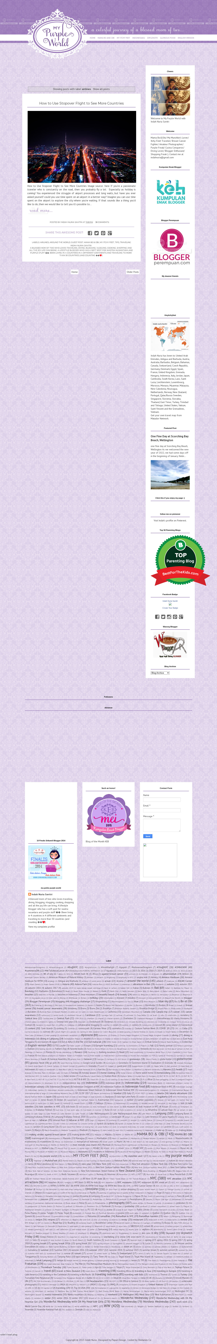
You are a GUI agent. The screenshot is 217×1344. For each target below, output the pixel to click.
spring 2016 (162, 1240)
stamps (42, 1247)
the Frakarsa (179, 1260)
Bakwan (146, 988)
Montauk (106, 1144)
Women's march (110, 1298)
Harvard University (152, 1069)
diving (175, 1035)
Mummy (173, 1148)
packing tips (114, 1193)
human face (140, 1076)
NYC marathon (108, 1182)
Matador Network (159, 418)
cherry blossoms (181, 1018)
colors (115, 1025)
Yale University (127, 1306)
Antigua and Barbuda (170, 359)
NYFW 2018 (79, 1185)
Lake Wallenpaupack (99, 1113)
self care (49, 1229)
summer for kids (185, 1250)
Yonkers (185, 1306)
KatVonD (67, 1103)
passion (44, 1199)
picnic (158, 1203)
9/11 (68, 974)
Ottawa (38, 1192)
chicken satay (30, 1022)
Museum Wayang (68, 1152)
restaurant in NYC (156, 1220)
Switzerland (165, 365)
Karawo (161, 1100)
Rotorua (136, 1223)
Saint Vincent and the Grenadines (167, 408)
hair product (172, 1066)
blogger (188, 997)
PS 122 (91, 1209)
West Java (144, 1294)
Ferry (111, 1049)
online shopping (128, 1189)
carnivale (129, 1015)
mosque (185, 1144)
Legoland (101, 1120)
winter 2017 (77, 1298)
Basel (67, 991)
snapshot (84, 1237)
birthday (94, 997)
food (121, 1052)
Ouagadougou (51, 1193)
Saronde (51, 1226)
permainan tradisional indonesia (48, 1203)
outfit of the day (67, 1193)
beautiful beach (106, 994)
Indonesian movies (36, 1090)
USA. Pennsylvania (98, 1288)
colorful (106, 1025)
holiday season (89, 1072)
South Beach (77, 1240)
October (28, 1189)
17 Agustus (108, 970)
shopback (82, 1233)
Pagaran (150, 1193)
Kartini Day (184, 1100)
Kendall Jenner (148, 1103)
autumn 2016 (34, 988)
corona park (84, 1028)
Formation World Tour (155, 1052)
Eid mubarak (95, 1041)
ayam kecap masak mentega (89, 988)
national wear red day (140, 1161)
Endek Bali (187, 1041)
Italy (173, 375)
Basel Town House (81, 991)
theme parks (187, 1264)
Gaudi (43, 1059)
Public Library (143, 1209)
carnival (119, 1015)
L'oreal (139, 1110)
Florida (49, 1052)
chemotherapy (163, 1018)
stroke (138, 1247)
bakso (136, 988)
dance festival (139, 1032)
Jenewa (151, 1097)
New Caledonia (158, 388)
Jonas (35, 1100)
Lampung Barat (181, 1113)
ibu (103, 1079)
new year (86, 1163)
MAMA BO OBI (183, 1134)
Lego (92, 1120)
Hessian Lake (54, 1073)
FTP (153, 1056)
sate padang (86, 1226)
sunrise (67, 1253)
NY (190, 1174)
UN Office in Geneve (128, 1281)
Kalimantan (103, 1099)
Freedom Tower (65, 1056)
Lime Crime (60, 1123)
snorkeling (109, 1236)
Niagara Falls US (182, 1171)
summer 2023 (132, 1250)
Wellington (128, 1294)
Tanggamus (30, 1256)
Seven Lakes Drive (175, 1229)
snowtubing (150, 1237)
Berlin (153, 994)
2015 (134, 970)
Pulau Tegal (63, 1213)
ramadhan (105, 1216)
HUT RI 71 (176, 1076)
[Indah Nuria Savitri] (170, 604)
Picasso (150, 1203)
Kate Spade (55, 1103)
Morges (154, 1145)
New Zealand (179, 392)
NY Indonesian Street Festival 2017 (64, 1179)
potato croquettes (158, 1206)
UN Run (162, 1281)
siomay (135, 1233)
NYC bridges (65, 1182)
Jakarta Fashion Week (34, 1097)
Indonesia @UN (113, 1083)
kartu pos (42, 1103)
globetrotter (184, 1059)
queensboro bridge (62, 1216)
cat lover (153, 1015)
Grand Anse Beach (35, 1066)
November (123, 1174)
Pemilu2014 (111, 1199)
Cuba (184, 1028)
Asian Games (35, 984)
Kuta (107, 1109)
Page (159, 1192)
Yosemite (29, 1309)
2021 (175, 971)
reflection (65, 1220)
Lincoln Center (87, 1123)
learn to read (30, 1120)
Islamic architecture (102, 1093)
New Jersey (73, 1164)
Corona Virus (99, 1028)
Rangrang (176, 1216)
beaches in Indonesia (67, 994)
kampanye (119, 1100)
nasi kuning (91, 1161)
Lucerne (167, 1126)
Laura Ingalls (168, 1116)
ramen (166, 1216)
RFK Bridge (29, 1223)
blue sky (163, 1001)
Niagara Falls (165, 1170)
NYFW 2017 (65, 1185)
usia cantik (113, 1288)
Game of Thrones (165, 1056)
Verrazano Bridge (149, 1288)
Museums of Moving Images (129, 1152)
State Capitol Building (57, 1247)
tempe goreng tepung (106, 1260)
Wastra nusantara (75, 1294)
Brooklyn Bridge (147, 1008)
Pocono (59, 1206)
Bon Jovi (58, 1005)
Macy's (38, 1130)
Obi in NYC (175, 1186)
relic (95, 1220)
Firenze (134, 1049)
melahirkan (68, 1142)
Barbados (165, 362)
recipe (39, 1219)
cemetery (184, 1015)
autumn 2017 (51, 988)
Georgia (100, 1059)
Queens (28, 1216)
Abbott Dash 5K (81, 973)
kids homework (99, 1107)
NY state (98, 1178)
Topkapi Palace (182, 1267)
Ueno (143, 1278)
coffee (61, 1025)
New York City (161, 1163)
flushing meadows (107, 1052)
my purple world (48, 1155)
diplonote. (103, 1035)
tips (117, 242)
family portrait (166, 1045)
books (99, 1005)
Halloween (30, 1069)
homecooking (163, 1072)
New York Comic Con (182, 1164)
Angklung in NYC (126, 977)
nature (172, 1160)
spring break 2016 (60, 1243)
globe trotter (166, 1059)
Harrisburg (113, 1069)
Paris (179, 1196)
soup (66, 1240)
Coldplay (70, 1025)
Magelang (96, 1130)
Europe (87, 1045)
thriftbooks (32, 1267)
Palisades (38, 1196)
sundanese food (53, 1253)
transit (37, 1271)
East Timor (166, 402)
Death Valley (171, 1032)
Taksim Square (163, 1253)
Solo (35, 1240)
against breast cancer (112, 973)
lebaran (43, 1120)
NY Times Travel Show (115, 1179)
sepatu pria (133, 1229)
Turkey (175, 402)
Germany (155, 368)
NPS (133, 1174)
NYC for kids (92, 1182)
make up (160, 1130)
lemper (134, 1120)
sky (156, 1233)
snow (122, 1236)
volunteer (39, 1291)
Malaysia (184, 385)
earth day (165, 1039)
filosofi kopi (122, 1049)
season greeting (35, 1229)
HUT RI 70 (164, 1076)
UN (26, 1281)
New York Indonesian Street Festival (98, 1170)
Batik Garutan (128, 991)
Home (75, 271)
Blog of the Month (172, 998)
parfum (171, 1196)
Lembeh (123, 1120)
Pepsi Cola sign (161, 1199)
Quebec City (169, 1213)
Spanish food (135, 1240)
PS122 (100, 1210)
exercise (121, 1046)
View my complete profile (41, 926)
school (147, 1226)
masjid (161, 1138)
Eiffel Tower (112, 1042)
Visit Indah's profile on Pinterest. (170, 520)
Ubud (115, 1278)
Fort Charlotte (174, 1052)
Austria (185, 359)
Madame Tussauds (68, 1130)
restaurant (138, 1219)
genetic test (75, 1059)
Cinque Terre (175, 1022)
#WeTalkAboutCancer (55, 970)
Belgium (175, 362)
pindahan (169, 1203)
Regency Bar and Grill (81, 1220)
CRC (177, 1028)
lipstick (100, 1123)
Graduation (156, 1062)
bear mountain (88, 994)
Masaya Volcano (149, 1138)
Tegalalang (158, 1257)
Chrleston (121, 1022)
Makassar (149, 1130)
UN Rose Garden (148, 1281)
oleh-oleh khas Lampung (71, 1189)
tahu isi (149, 1253)
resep (124, 1219)
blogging (60, 1001)
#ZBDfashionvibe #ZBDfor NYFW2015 (84, 971)
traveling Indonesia (106, 1274)
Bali (156, 988)
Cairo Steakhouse (96, 1012)
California (112, 1011)
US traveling (59, 1287)
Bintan (83, 998)
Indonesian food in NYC (161, 1086)
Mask (170, 1138)
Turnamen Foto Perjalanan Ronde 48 (68, 1278)
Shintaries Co (144, 1339)
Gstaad (110, 1066)
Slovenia (166, 398)
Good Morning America (70, 1063)
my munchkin (115, 1156)
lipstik (120, 1123)
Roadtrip (71, 1222)
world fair (50, 1306)
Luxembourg (177, 382)
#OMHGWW (181, 967)
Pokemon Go (92, 1206)
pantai (76, 1196)
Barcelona (57, 991)
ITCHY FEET (140, 1093)
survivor (90, 1253)
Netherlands (157, 392)
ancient (100, 977)
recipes (51, 1219)
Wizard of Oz (94, 1298)
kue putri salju (73, 1110)
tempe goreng (88, 1260)
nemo (30, 1164)
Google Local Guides (92, 1062)
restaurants (172, 1220)
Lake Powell (51, 1114)
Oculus (39, 1189)
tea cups (111, 1257)
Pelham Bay (97, 1199)
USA (83, 1287)
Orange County (173, 1189)
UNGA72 (94, 1284)
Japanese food (63, 1097)
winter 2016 (62, 1298)
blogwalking (101, 1001)
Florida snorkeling (63, 1052)
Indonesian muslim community (61, 1090)
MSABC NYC (138, 1148)
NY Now (86, 1178)
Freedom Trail (81, 1056)
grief (102, 1066)
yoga (167, 1306)
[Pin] (175, 617)
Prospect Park (78, 1210)
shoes (71, 1233)
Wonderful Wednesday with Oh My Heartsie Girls (73, 1301)
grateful (81, 1066)
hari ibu (101, 1069)
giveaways (135, 1059)
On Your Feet (111, 1189)
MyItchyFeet (51, 1160)
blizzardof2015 (155, 998)
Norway (168, 392)
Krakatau (28, 1110)
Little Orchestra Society (176, 1123)
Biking (62, 998)
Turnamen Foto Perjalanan (37, 1278)
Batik (104, 991)
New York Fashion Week (181, 1167)
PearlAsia (85, 1199)
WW (107, 1305)
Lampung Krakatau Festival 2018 (69, 1116)
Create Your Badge (170, 608)
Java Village (83, 1097)
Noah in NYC (52, 1174)
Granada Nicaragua (184, 1063)
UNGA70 (72, 1284)
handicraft (51, 1069)
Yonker (175, 1306)
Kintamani (185, 1107)
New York (101, 1163)
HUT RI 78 (66, 1079)
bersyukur (164, 994)
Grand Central (69, 1066)
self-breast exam (79, 1229)
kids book (70, 1106)
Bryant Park (163, 1008)
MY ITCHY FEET (123, 38)
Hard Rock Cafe (64, 1069)
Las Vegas (137, 1117)
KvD (114, 1110)
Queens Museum (43, 1216)
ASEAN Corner (185, 980)
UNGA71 (83, 1284)
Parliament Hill (31, 1199)
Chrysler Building (136, 1022)
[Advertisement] (84, 72)
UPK (29, 1288)
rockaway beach (85, 1223)
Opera (161, 1189)
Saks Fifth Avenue (181, 1223)
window (37, 1298)
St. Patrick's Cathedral (162, 1243)
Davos (151, 1032)
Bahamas (184, 362)
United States (170, 405)
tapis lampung (82, 1256)
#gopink (123, 967)
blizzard (142, 998)
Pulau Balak (184, 1210)
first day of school (175, 1049)
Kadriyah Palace (87, 1100)
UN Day (80, 1281)
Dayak (159, 1032)
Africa (95, 973)
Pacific (93, 1192)
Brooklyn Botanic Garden (125, 1008)
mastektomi (45, 1141)
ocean (186, 1185)
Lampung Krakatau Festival (38, 1116)
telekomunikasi (182, 1257)
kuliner (98, 1110)
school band (159, 1226)
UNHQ (112, 1284)
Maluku (108, 1134)
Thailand (155, 402)
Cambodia (156, 378)
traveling (125, 242)
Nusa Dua (162, 1174)
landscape (116, 1116)
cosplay (128, 1028)
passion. (57, 1199)
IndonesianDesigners (147, 1090)
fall (152, 1045)
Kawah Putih (79, 1103)
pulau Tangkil (47, 1213)
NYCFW (36, 1186)
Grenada (180, 372)
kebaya (99, 1103)
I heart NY (94, 1079)
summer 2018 (115, 1250)
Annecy (154, 977)
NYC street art (161, 1182)
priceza (48, 1210)
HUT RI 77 (54, 1079)
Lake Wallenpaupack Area (125, 1113)
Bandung (29, 991)
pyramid (145, 1213)
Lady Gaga (38, 1114)
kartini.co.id (29, 1103)
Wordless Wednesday (124, 1301)
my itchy (66, 1156)
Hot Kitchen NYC (32, 1076)
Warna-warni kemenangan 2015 (157, 1291)
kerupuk (161, 1103)
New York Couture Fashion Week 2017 (150, 1167)
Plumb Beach (46, 1206)
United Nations (156, 1284)
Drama (107, 1039)
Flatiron (39, 1052)
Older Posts (133, 271)
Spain (180, 368)
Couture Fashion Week (145, 1028)
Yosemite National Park (47, 1309)
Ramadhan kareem (148, 1216)
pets (89, 1203)
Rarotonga (188, 1216)
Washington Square (33, 1294)
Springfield (117, 1243)
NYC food (79, 1182)
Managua (80, 1138)
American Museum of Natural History (66, 977)
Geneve (88, 1059)
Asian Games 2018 (51, 984)
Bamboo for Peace (181, 988)
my (35, 1156)
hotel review (69, 1076)
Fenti (89, 1049)
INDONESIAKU (138, 38)
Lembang (112, 1120)
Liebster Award (182, 1120)
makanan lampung (134, 1130)
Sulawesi (174, 1247)
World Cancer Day (33, 1306)
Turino (174, 1274)
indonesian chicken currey (177, 1083)
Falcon (144, 1046)
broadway (72, 1008)
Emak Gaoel (137, 1042)
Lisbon (148, 1123)
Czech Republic (180, 365)
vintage (173, 1288)
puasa (109, 1209)
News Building (149, 1171)
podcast (69, 1206)
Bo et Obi (186, 1001)
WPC (95, 1306)
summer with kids (35, 1253)
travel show (90, 1271)
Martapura (135, 1138)
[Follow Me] (163, 617)
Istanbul (118, 1093)
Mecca (57, 1142)
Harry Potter (126, 1069)
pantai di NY (108, 1196)
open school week (147, 1189)
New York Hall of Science (39, 1171)
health (179, 1069)
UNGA (62, 1284)
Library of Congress (164, 1120)
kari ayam (172, 1100)
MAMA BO (129, 1134)
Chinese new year (64, 1021)
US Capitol (45, 1288)
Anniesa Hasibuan (170, 977)
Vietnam (155, 411)
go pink (53, 1062)
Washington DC (182, 1291)
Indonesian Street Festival (90, 1090)
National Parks (121, 1160)
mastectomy (30, 1141)
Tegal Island (124, 1256)
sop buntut (56, 1240)
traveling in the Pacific (81, 1274)
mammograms (54, 1138)
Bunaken (32, 1011)
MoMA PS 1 (64, 1145)
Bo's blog (48, 1005)
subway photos (160, 1247)
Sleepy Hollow (47, 1236)
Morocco (155, 385)
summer (45, 1250)
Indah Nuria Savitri (170, 601)
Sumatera (32, 1250)
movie (73, 1148)
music (147, 1151)
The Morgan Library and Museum (152, 1264)
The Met (79, 1263)
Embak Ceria (151, 1041)
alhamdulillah (169, 973)
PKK (190, 1203)
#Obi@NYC (162, 967)
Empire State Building (169, 1042)
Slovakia (176, 398)
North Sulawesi (69, 1174)
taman (186, 1253)
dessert (40, 1035)
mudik (150, 1148)
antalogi (51, 981)
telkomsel (29, 1260)
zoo (87, 1309)
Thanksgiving (165, 1260)
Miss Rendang (41, 1145)
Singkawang (124, 1233)
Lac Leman (181, 1110)
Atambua (126, 984)
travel (47, 1271)
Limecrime (73, 1123)
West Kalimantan (163, 1294)
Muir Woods (161, 1148)
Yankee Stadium (154, 1306)
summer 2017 (96, 1250)
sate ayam (74, 1226)
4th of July (48, 973)
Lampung (160, 1113)
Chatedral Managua (145, 1018)
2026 (190, 971)
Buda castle (176, 1008)
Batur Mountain (182, 991)
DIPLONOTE (152, 38)
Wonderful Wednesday (134, 1298)
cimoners (150, 1022)
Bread (171, 1005)
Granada (169, 1062)
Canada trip (162, 1011)
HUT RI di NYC (80, 1079)
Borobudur (150, 1005)
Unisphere (123, 1284)
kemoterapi (121, 1103)
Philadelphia (100, 1203)
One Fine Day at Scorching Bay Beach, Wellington (169, 438)
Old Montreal (51, 1189)
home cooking (108, 1072)
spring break (39, 1243)
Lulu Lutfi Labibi (182, 1127)
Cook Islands (47, 1028)
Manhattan (102, 1138)
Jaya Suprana (96, 1097)
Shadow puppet (42, 1233)
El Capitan (124, 1042)
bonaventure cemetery (74, 1005)
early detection (152, 1039)
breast (179, 1005)
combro (125, 1025)
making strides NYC (81, 1134)
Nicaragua (172, 388)
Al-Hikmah (143, 974)
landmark (104, 1117)
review (183, 1219)
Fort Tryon (187, 1052)
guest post (77, 242)
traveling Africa (124, 1271)
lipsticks (110, 1123)
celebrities (172, 1015)
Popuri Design (119, 1339)
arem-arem (96, 981)
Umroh (169, 1278)
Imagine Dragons (185, 1079)
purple (121, 1213)
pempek (122, 1199)
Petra (81, 1203)
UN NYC (112, 1281)
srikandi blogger (132, 1243)
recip (30, 1220)
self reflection (62, 1229)
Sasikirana (62, 1226)
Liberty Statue (146, 1120)
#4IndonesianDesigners (35, 967)
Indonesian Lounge (184, 1087)
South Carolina (94, 1240)
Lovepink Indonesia (128, 1127)
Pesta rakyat (71, 1203)
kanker (130, 1099)
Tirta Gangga (107, 1267)
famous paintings (184, 1046)
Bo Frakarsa (36, 1005)
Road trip (57, 1222)
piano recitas (137, 1203)
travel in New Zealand (68, 1270)
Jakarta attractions (179, 1093)
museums (83, 1151)
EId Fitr (79, 1041)
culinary (46, 1031)
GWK (148, 1066)
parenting (160, 1196)
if (143, 1079)
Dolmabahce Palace (72, 1039)
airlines (44, 242)
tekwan (169, 1257)
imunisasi (49, 1083)
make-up (171, 1130)
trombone (153, 1274)
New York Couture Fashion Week (42, 1167)
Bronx (83, 1008)
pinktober (180, 1203)
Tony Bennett (148, 1267)
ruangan (146, 1223)
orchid (186, 1189)
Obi (164, 1186)
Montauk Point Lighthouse (125, 1145)
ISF (76, 1093)
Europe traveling (104, 1045)
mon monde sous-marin (85, 1144)
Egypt (173, 368)
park (187, 1196)
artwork (159, 981)
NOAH (40, 1174)
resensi (115, 1220)
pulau (173, 1210)
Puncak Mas (90, 1213)
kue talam (87, 1110)
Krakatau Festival (44, 1109)
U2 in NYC (105, 1278)
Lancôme (93, 1117)
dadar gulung (125, 1032)
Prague (186, 1206)
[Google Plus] (181, 617)
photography (117, 1203)
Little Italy (158, 1123)
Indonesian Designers (60, 1086)
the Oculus (173, 1264)
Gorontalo (123, 1062)
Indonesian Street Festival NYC (120, 1090)
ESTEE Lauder (59, 1045)
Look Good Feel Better (72, 1127)
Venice (136, 1288)
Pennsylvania (136, 1199)
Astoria (65, 984)
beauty (123, 994)
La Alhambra (151, 1109)
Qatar (163, 395)
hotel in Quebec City (52, 1076)
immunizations (34, 1083)
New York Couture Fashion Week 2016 (113, 1167)
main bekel (107, 1130)
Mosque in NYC (31, 1148)
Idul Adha (125, 1079)
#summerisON (32, 970)
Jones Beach (47, 1099)
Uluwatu (158, 1278)
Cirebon (28, 1025)
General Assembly (58, 1059)
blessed (120, 998)
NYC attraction (174, 1178)
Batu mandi (155, 991)
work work (182, 1301)
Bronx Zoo (94, 1008)
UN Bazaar (58, 1281)
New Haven (59, 1164)
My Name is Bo (155, 1156)
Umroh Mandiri (182, 1278)
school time (187, 1226)
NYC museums (124, 1182)
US (36, 1288)
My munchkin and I (133, 1155)
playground (32, 1206)
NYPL (128, 1186)
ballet (167, 988)
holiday (74, 1072)
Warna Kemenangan (131, 1291)
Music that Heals (176, 1152)
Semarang (103, 1229)
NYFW (53, 1185)
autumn (170, 984)
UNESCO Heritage (49, 1284)
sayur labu (123, 1226)
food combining (136, 1052)
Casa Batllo (141, 1015)
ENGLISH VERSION (186, 38)
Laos (177, 378)
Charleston (128, 1018)
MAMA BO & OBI (91, 242)
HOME (92, 38)
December (184, 1031)
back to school (110, 988)
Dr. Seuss (98, 1039)
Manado (67, 1138)
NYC (153, 1178)
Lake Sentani (65, 1114)
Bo (175, 1001)
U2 (97, 1278)
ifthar (149, 1079)
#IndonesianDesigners (142, 967)
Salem (27, 1226)
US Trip (74, 1288)
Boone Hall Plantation (114, 1005)
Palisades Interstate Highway (57, 1196)
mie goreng (167, 1142)
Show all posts (101, 89)
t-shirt (140, 1253)
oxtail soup (81, 1193)
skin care (146, 1233)
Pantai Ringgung (124, 1196)
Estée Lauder (75, 1046)
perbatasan (176, 1199)
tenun (134, 1260)
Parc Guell (148, 1196)
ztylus (95, 1309)
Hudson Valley (126, 1076)
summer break (149, 1250)
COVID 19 (164, 1028)
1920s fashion (123, 971)
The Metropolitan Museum (98, 1263)
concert (158, 1025)
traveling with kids (134, 1274)
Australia (155, 362)
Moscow (174, 1145)
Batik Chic (114, 991)
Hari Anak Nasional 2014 (84, 1069)
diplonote (87, 1035)
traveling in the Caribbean (55, 1274)
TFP (142, 1260)
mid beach (137, 1142)
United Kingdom (167, 372)
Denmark (165, 368)
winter (48, 1298)
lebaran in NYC (76, 1120)
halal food (185, 1066)
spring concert (103, 1243)
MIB (128, 1142)
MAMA (118, 1134)
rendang (104, 1220)
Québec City (184, 1213)
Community (147, 1025)
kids (182, 1103)
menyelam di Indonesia (88, 1141)
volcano (28, 1291)
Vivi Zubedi (184, 1288)
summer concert (167, 1250)
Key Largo (173, 1103)
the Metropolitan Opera (124, 1264)
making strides (185, 1130)
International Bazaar (180, 1090)
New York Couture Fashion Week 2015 (76, 1167)
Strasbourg (115, 1247)
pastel (67, 1199)
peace (75, 1199)
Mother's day (48, 1148)
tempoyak (124, 1260)
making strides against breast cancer (47, 1134)
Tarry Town (98, 1256)
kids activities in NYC (49, 1106)
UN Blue (69, 1281)
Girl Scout (122, 1059)
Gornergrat (110, 1063)
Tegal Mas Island (142, 1256)
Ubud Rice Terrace (129, 1278)
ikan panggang (162, 1079)
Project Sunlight (62, 1210)
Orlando (28, 1193)
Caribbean (90, 1015)
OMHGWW (91, 1189)
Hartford (137, 1069)
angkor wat (142, 977)
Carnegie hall (106, 1015)
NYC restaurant (144, 1182)
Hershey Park (39, 1073)
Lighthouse (30, 1123)
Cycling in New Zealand (89, 1032)
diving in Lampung (49, 1038)
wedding (100, 1294)
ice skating (112, 1079)
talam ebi (176, 1253)
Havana (167, 1069)
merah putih (107, 1142)
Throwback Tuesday (51, 1267)
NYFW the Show (115, 1185)
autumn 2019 (67, 988)
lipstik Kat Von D (134, 1123)
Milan (177, 1142)
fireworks (145, 1048)
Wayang (90, 1294)
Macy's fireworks (51, 1130)
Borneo (139, 1005)
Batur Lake (167, 991)
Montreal (144, 1145)
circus (186, 1022)
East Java (176, 1039)
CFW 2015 (79, 1018)
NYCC (27, 1185)
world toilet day (64, 1306)
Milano (186, 1142)
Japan (186, 375)
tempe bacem (72, 1260)
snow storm (136, 1236)
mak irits (119, 1130)
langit (127, 1117)
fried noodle (95, 1056)
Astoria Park (81, 984)
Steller (87, 1247)
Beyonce (175, 994)
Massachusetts (182, 1138)
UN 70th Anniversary (42, 1281)
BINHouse (73, 998)
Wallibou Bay (63, 1291)
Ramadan (92, 1216)
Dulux (124, 1039)
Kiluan (165, 1106)
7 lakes (60, 974)
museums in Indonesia (103, 1151)
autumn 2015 (186, 984)
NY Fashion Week (37, 1179)
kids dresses (84, 1107)
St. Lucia (146, 1243)
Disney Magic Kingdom (129, 1035)
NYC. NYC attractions (180, 1182)
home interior (126, 1073)
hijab (66, 1073)
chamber (90, 1018)
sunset (77, 1253)
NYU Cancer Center (143, 1185)
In (57, 1083)
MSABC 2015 (109, 1148)
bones (90, 1005)
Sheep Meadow (59, 1233)
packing (102, 1193)
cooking (60, 1028)
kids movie (114, 1107)
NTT (140, 1174)
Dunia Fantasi (136, 1039)
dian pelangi (51, 1035)
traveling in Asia (143, 1270)
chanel (101, 1018)
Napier (80, 1161)
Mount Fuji (62, 1148)
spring (148, 1240)
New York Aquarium (120, 1164)
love (114, 1127)
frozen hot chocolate (139, 1056)
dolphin (87, 1038)
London (36, 1126)
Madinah (84, 1130)
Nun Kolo (150, 1174)
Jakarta (160, 1093)
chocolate (82, 1022)
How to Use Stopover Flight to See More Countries (81, 103)
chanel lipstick (113, 1018)
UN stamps (173, 1281)
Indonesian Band (154, 1083)
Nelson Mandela (185, 1161)
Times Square (72, 1267)
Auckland (159, 984)
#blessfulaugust (56, 967)
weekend (112, 1294)
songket (44, 1240)
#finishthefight (107, 967)
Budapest (188, 1008)
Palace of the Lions (173, 1193)
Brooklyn (107, 1008)
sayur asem (110, 1226)
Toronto (28, 1271)
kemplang (134, 1103)
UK (150, 1278)
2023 (183, 971)
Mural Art (184, 1148)
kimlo (174, 1107)
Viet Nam (163, 1288)
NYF (45, 1186)
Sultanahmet (187, 1247)
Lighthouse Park (45, 1123)
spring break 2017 (84, 1243)
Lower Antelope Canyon (150, 1127)
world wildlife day (82, 1306)
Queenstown (78, 1216)
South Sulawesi (111, 1240)
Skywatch (170, 1233)
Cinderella (162, 1022)
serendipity (158, 1229)
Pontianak (106, 1206)
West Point (179, 1294)
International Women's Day (60, 1093)
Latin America (151, 1116)
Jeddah (142, 1097)
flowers (78, 1052)
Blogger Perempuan (40, 1001)
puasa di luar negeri (124, 1210)
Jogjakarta (162, 1096)
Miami (119, 1141)
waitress (50, 1291)
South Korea (168, 378)
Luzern (28, 1130)
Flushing (91, 1052)
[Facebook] (157, 617)
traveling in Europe (166, 1270)
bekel (135, 994)
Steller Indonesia (101, 1247)
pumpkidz (77, 1213)
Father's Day (60, 1048)
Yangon (140, 1306)
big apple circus (38, 998)
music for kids (159, 1152)
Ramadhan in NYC (125, 1216)
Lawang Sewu (183, 1117)
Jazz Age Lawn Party (126, 1096)
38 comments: (102, 222)
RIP (39, 1223)
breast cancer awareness (49, 1008)
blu (129, 1001)
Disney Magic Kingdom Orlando (155, 1035)
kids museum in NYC (148, 1106)
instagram (164, 1090)
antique (85, 981)
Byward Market (60, 1012)
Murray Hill (29, 1152)
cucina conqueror (32, 1032)
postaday (129, 1206)
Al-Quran (155, 974)
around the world (60, 242)
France (154, 372)
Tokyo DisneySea (132, 1267)
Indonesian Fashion (112, 1086)
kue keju (59, 1110)
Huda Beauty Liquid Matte (90, 1076)
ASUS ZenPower (112, 984)
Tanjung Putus (64, 1256)
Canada (154, 365)
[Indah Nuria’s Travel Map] (170, 350)
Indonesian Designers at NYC (86, 1086)
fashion (31, 1048)
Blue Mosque (149, 1001)
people (149, 1199)
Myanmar (174, 385)
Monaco (165, 385)
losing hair (89, 1127)
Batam (95, 991)
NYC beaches (50, 1182)
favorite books (76, 1048)
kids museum (129, 1106)
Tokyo (119, 1267)
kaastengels (72, 1100)
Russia (169, 395)
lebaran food (59, 1120)
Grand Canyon (53, 1066)
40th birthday (34, 974)
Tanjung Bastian (47, 1257)
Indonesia (165, 375)
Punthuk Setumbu (107, 1213)
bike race (52, 998)
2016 (143, 970)
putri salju (134, 1213)
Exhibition (133, 1046)
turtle (89, 1278)
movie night (85, 1148)
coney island (171, 1025)
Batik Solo (142, 991)
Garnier (179, 1056)
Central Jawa (48, 1018)
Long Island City (51, 1126)
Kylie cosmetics (126, 1110)
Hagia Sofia (158, 1066)
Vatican (182, 405)
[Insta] (169, 617)
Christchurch (95, 1021)
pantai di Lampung (91, 1196)
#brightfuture (90, 967)
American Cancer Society (35, 977)
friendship (122, 1056)
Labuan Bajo (167, 1109)
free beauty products (46, 1056)
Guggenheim (137, 1066)
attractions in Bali (141, 984)
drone (116, 1039)
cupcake (72, 1032)
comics (135, 1025)
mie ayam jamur (152, 1142)
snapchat (73, 1237)
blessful (131, 998)
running (157, 1222)
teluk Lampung (43, 1260)
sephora (146, 1229)
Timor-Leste (87, 1267)
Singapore (156, 398)
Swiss (113, 1253)
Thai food (152, 1260)
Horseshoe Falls (182, 1073)
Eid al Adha (67, 1041)
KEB (91, 1103)
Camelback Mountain (130, 1012)
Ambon (185, 973)
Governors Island (139, 1062)
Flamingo (29, 1052)
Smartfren (61, 1237)
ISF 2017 (86, 1093)
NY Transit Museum (137, 1179)
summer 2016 (77, 1250)
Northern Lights (86, 1174)
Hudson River (111, 1076)
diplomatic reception (68, 1035)
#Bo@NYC (72, 967)
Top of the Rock (164, 1267)
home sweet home (144, 1072)
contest (31, 1028)
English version (37, 1045)
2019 (159, 970)
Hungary (155, 375)
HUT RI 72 (42, 1079)
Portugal (155, 395)
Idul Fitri (135, 1079)
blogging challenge (80, 1001)
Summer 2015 (61, 1250)
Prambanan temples (33, 1210)
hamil (41, 1069)
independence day (71, 1083)
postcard (143, 1206)
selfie (92, 1229)
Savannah (99, 1226)
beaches (29, 994)
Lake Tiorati (80, 1114)
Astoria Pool (97, 984)
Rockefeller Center (104, 1222)
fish (187, 1049)
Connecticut (186, 1025)
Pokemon (79, 1206)
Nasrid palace (105, 1161)
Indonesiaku (132, 1083)
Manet (90, 1138)
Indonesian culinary (34, 1086)
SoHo (176, 1237)
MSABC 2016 (123, 1148)
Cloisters (39, 1025)
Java (73, 1097)
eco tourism (42, 1041)
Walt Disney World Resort (83, 1291)
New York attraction (141, 1164)
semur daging (119, 1229)
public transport (160, 1210)
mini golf (28, 1145)
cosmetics (116, 1028)
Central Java (31, 1018)
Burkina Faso (45, 1012)
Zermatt (79, 1309)
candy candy (58, 1015)
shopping (94, 1233)
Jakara (151, 1093)
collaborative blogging (88, 1025)
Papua (137, 1196)
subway (148, 1247)
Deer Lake (29, 1035)
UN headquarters (95, 1281)
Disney (114, 1035)
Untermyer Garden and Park (180, 1284)
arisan (108, 980)
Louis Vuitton (103, 1127)
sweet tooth (102, 1253)
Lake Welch (146, 1114)
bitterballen (109, 998)
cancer (176, 1011)
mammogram (38, 1138)
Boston (162, 1005)
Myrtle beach (68, 1161)
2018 (151, 970)
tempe (60, 1260)
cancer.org (45, 1015)
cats (162, 1015)
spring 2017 (177, 1240)
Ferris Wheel (100, 1049)
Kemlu (110, 1103)
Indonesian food (135, 1086)
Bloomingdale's (118, 1001)
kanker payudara (145, 1099)
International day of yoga (35, 1093)
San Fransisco (39, 1226)
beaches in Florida (46, 994)
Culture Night (60, 1032)
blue (136, 1001)
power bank (175, 1206)
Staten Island (75, 1247)
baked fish (125, 988)
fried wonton (109, 1056)
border (130, 1005)
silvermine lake (108, 1233)
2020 (168, 971)
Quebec (156, 1213)
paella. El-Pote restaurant (133, 1193)
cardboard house (74, 1015)
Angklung (111, 977)
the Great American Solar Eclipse (57, 1264)
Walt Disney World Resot (109, 1291)
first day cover (158, 1049)
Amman (90, 977)
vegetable (126, 1288)
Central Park (63, 1018)
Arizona (119, 981)
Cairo (83, 1012)
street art (128, 1246)
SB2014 (135, 1226)
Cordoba (71, 1028)
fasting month (46, 1049)
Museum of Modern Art (47, 1152)
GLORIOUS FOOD (167, 38)
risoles (46, 1223)
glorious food (37, 1062)
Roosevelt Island (123, 1223)
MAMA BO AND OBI (106, 38)
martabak (124, 1138)
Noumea (111, 1174)
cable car (74, 1012)
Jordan (179, 375)
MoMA (53, 1145)
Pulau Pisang (31, 1213)
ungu (103, 1284)
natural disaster (159, 1161)
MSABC (96, 1148)
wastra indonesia (53, 1294)
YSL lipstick (67, 1309)
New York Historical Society (65, 1171)
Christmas (108, 1021)
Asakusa (170, 981)
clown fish (50, 1025)
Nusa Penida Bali (177, 1174)
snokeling (96, 1237)
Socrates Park (164, 1237)
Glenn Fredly (151, 1059)
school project (173, 1226)
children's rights (46, 1022)
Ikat (173, 1079)
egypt (54, 1041)
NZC (158, 1186)
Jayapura (109, 1096)
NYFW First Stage (96, 1185)
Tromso (163, 1274)
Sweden (177, 395)
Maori (114, 1138)
